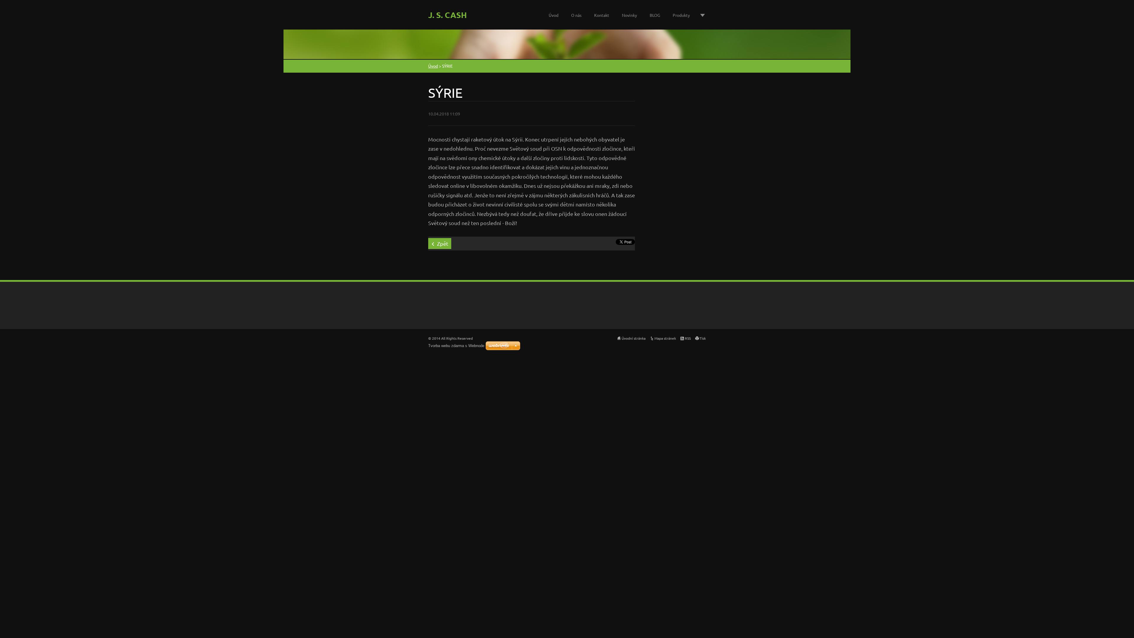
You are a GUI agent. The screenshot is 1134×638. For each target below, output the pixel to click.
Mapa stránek (665, 338)
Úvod (553, 15)
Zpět (442, 243)
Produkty (681, 15)
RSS (688, 338)
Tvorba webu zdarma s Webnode (456, 346)
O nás (576, 15)
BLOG (655, 15)
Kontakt (601, 15)
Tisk (703, 338)
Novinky (629, 15)
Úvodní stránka (634, 338)
